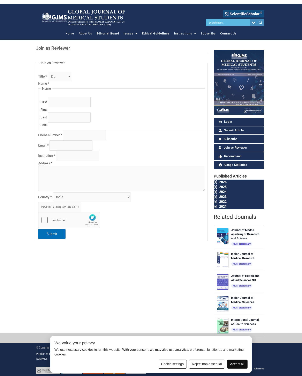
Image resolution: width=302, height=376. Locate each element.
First (44, 102)
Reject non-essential (207, 364)
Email (43, 145)
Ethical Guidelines (155, 33)
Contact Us (228, 33)
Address (45, 163)
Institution (46, 156)
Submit (52, 234)
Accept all (237, 364)
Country (45, 197)
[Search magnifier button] (260, 22)
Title (42, 76)
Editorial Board (108, 33)
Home (70, 33)
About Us (85, 33)
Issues (128, 33)
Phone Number (50, 135)
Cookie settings (172, 364)
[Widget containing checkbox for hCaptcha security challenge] (69, 220)
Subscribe (208, 33)
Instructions (183, 33)
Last (44, 117)
